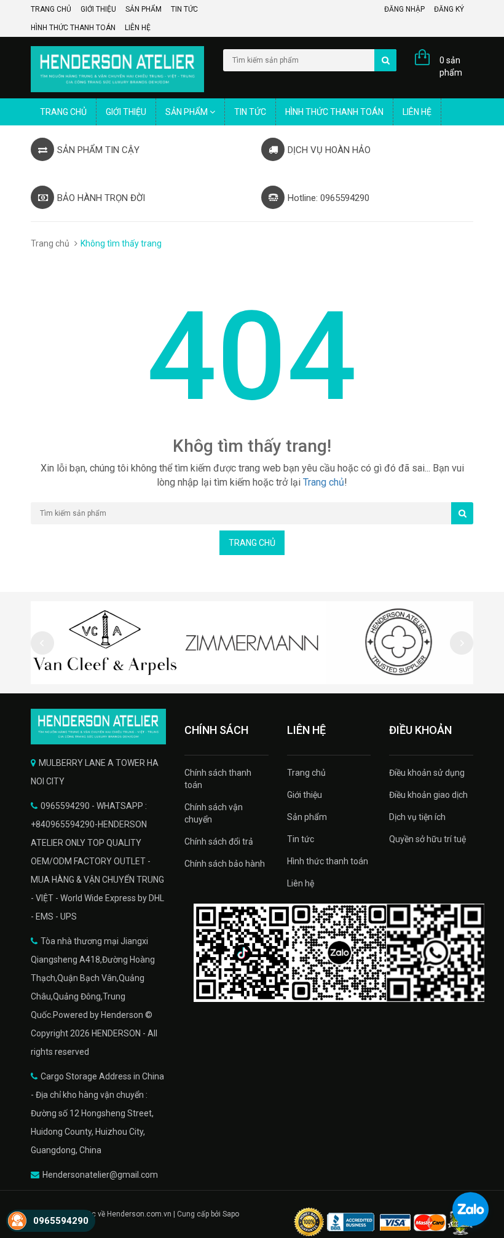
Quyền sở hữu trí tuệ (427, 839)
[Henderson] (98, 726)
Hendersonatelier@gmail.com (100, 1175)
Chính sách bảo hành (224, 864)
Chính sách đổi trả (218, 841)
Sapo (230, 1214)
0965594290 (61, 1220)
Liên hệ (138, 27)
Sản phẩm (143, 9)
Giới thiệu (98, 9)
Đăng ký (449, 9)
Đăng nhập (404, 9)
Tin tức (184, 9)
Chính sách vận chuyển (213, 813)
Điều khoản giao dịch (428, 795)
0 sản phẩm (450, 66)
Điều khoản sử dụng (427, 773)
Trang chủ (51, 9)
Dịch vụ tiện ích (417, 817)
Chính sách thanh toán (217, 779)
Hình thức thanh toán (73, 27)
